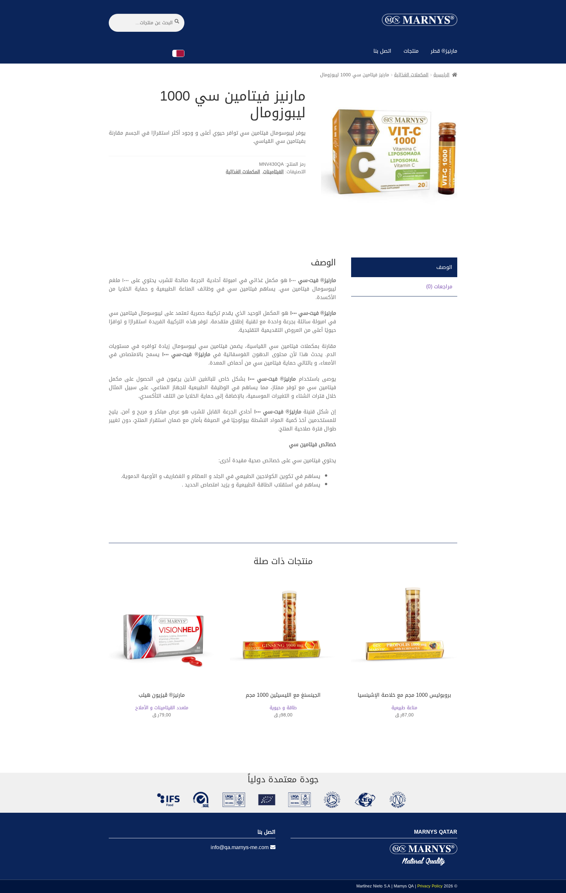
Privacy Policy (430, 886)
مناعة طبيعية (404, 708)
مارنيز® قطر (444, 51)
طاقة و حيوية (283, 708)
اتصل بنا (382, 51)
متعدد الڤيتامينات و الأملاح (161, 708)
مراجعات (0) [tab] (439, 286)
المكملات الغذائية (411, 74)
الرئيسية (441, 74)
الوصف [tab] (444, 267)
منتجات (411, 51)
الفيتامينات (273, 171)
